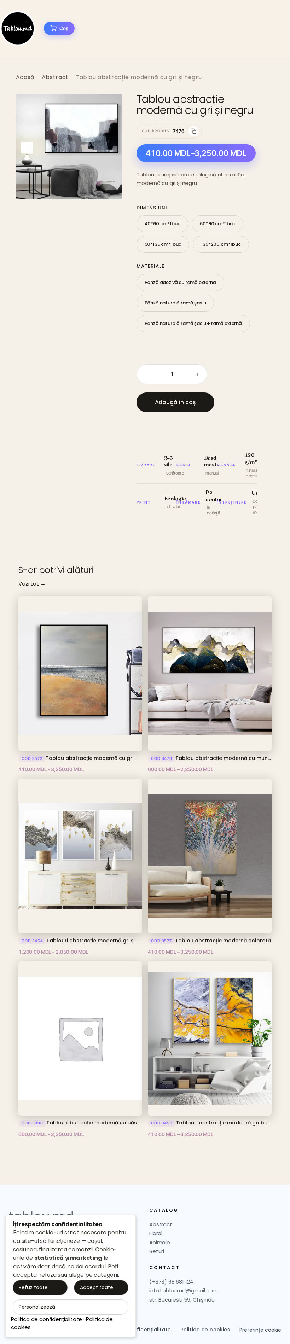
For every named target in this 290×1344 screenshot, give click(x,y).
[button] (109, 106)
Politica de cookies (205, 1329)
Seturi (156, 1251)
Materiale (150, 266)
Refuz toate (33, 1287)
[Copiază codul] (193, 131)
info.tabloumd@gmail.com (183, 1290)
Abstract (55, 77)
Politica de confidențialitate (46, 1319)
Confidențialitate (148, 1329)
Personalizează (37, 1306)
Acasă (25, 77)
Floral (155, 1233)
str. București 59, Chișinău (182, 1299)
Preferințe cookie (260, 1330)
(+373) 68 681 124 (171, 1281)
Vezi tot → (31, 583)
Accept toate (96, 1287)
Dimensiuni (152, 207)
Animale (159, 1242)
